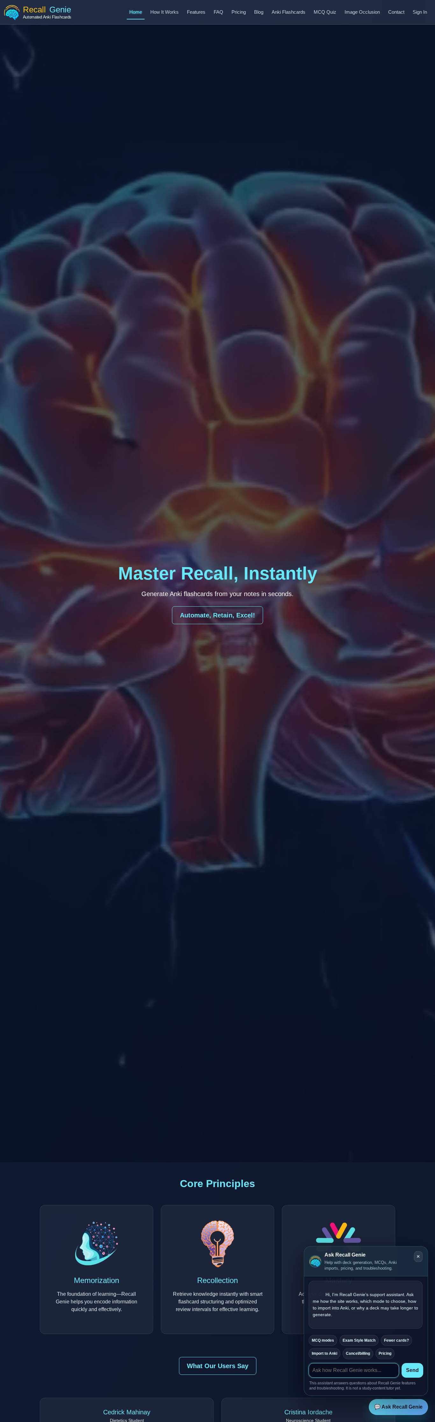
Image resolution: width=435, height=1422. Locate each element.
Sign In (420, 12)
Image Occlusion (362, 12)
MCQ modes (323, 1340)
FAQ (218, 12)
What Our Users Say (217, 1365)
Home (135, 12)
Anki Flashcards (288, 12)
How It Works (164, 12)
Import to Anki (324, 1353)
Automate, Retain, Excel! (217, 615)
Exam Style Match (359, 1340)
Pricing (239, 12)
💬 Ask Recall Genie (398, 1407)
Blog (258, 12)
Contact (396, 12)
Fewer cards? (396, 1340)
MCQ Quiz (325, 12)
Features (196, 12)
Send (412, 1370)
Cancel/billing (358, 1353)
